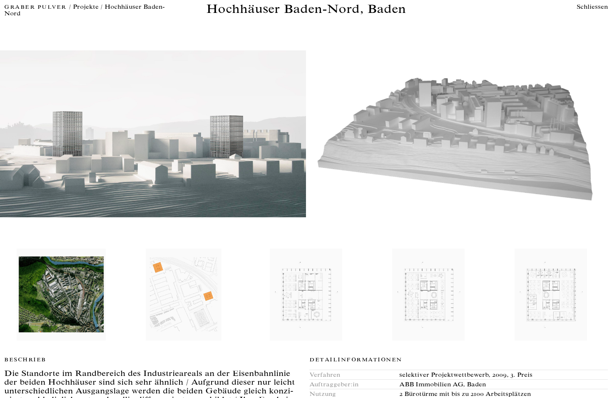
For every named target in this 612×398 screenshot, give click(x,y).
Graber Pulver (36, 7)
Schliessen (592, 7)
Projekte (86, 7)
